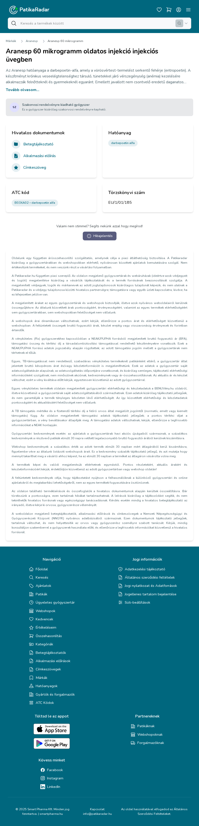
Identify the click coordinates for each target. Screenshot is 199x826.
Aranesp (32, 41)
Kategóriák (44, 644)
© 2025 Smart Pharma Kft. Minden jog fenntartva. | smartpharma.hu (42, 811)
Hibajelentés (103, 236)
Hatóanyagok (47, 685)
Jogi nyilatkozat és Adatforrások (151, 585)
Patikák (41, 594)
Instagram (55, 778)
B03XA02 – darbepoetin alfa (35, 203)
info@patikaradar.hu (97, 814)
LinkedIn (53, 786)
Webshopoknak (150, 734)
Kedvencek (44, 619)
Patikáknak (146, 726)
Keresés (42, 577)
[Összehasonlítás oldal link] (169, 10)
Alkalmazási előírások (53, 660)
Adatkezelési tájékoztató (145, 569)
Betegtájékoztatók (51, 652)
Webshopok (45, 610)
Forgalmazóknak (150, 742)
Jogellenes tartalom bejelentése (150, 594)
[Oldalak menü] (188, 10)
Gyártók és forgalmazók (55, 694)
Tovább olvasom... (22, 90)
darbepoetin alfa (123, 143)
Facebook (55, 769)
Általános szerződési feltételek (150, 577)
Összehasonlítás (49, 635)
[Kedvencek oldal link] (159, 10)
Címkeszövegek (48, 669)
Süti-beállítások (137, 602)
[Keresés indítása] (179, 23)
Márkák (11, 41)
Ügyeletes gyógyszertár (55, 602)
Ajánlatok (43, 585)
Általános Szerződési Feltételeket (163, 811)
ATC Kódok (45, 702)
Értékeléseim (46, 627)
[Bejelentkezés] (179, 10)
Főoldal (42, 569)
